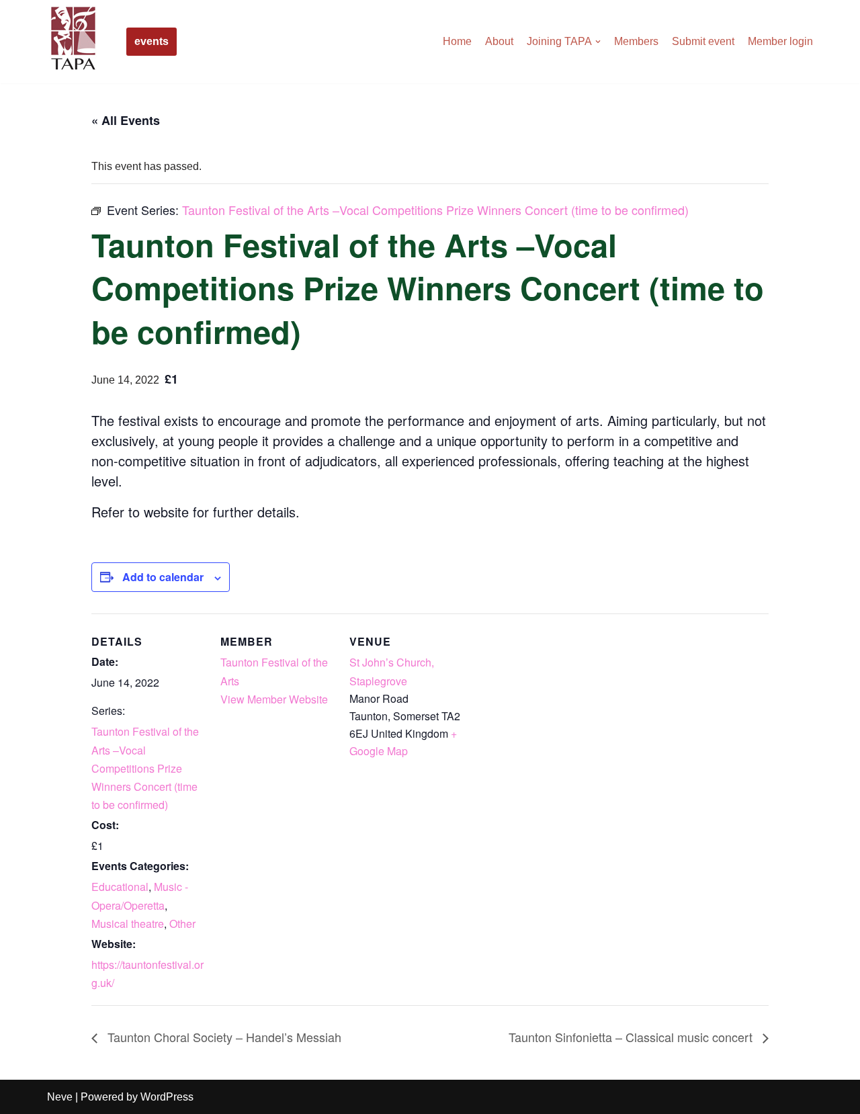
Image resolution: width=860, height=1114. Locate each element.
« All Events (125, 120)
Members (636, 41)
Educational (119, 886)
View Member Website (274, 699)
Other (182, 923)
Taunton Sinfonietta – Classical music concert (632, 1036)
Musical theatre (127, 923)
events (151, 41)
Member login (780, 41)
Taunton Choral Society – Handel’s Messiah (222, 1036)
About (499, 41)
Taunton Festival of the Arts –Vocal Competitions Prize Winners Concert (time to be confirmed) (145, 768)
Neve (60, 1097)
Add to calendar (163, 577)
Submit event (703, 41)
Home (457, 41)
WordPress (167, 1097)
